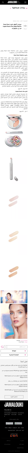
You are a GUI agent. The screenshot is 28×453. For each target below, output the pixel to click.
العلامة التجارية (14, 355)
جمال (19, 427)
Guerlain (18, 340)
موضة (22, 427)
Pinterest (14, 413)
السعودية (15, 427)
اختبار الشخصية (11, 430)
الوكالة (14, 351)
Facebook (21, 413)
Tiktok (20, 414)
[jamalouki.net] (14, 2)
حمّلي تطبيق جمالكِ (14, 419)
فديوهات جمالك (8, 427)
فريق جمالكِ (21, 444)
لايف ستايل (18, 430)
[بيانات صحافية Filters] (2, 346)
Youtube (13, 414)
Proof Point (21, 342)
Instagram (7, 413)
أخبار (21, 21)
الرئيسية (25, 21)
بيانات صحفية (16, 21)
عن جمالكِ (8, 440)
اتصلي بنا (22, 440)
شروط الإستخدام (7, 444)
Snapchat (7, 414)
